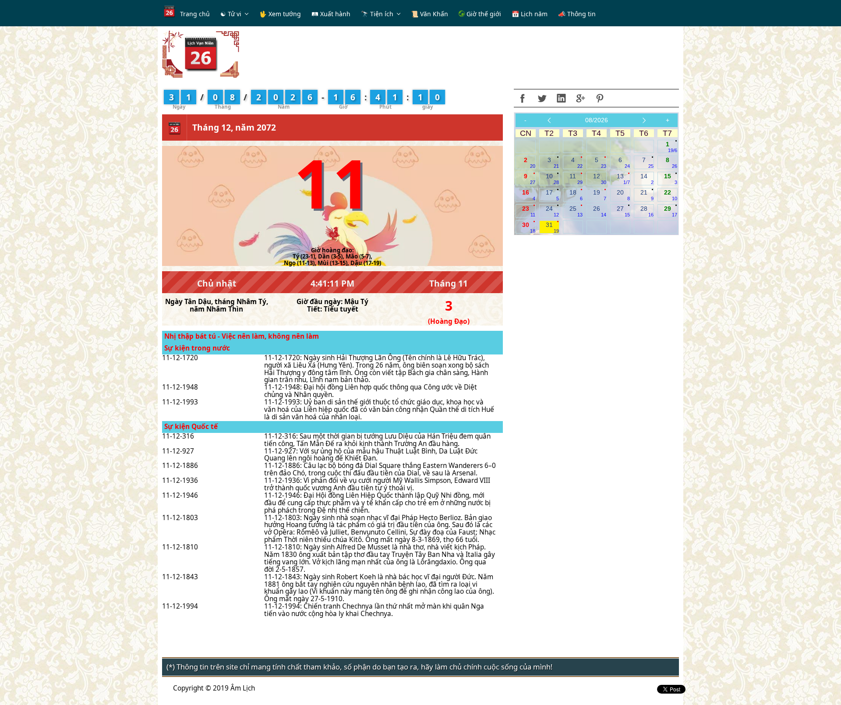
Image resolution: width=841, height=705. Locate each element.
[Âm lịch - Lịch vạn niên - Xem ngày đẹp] (200, 53)
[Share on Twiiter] (542, 98)
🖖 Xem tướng (280, 14)
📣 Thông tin (577, 14)
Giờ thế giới (483, 14)
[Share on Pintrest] (599, 98)
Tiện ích (381, 14)
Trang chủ (195, 14)
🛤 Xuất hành (330, 14)
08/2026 (596, 120)
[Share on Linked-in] (561, 98)
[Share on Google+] (580, 98)
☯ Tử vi (230, 14)
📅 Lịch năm (530, 14)
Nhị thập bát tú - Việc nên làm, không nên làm (241, 336)
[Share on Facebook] (522, 98)
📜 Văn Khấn (429, 14)
